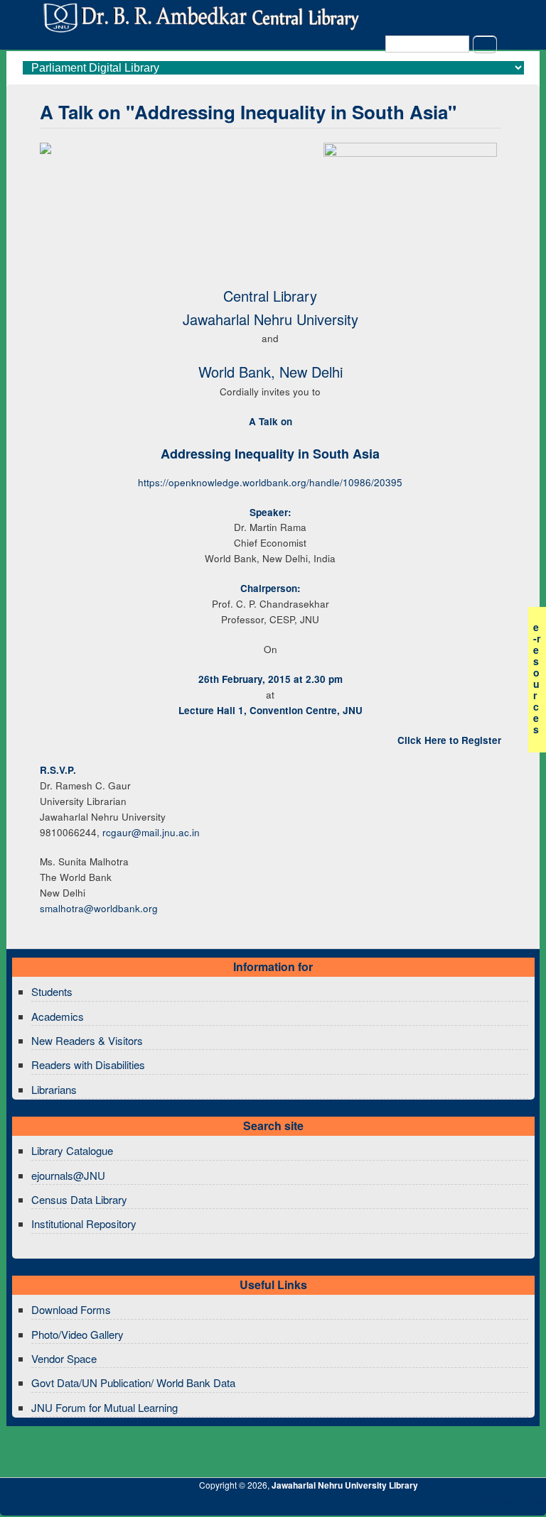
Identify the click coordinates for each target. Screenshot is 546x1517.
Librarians (54, 1089)
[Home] (199, 28)
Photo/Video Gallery (77, 1334)
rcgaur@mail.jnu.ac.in (151, 832)
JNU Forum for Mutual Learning (104, 1407)
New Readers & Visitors (87, 1040)
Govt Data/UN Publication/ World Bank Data (133, 1382)
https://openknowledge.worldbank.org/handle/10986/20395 (270, 482)
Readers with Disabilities (88, 1064)
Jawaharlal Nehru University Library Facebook (467, 1504)
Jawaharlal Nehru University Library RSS (370, 1504)
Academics (57, 1016)
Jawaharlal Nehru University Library (345, 1485)
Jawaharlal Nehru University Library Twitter (443, 1504)
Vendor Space (64, 1358)
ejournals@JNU (68, 1175)
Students (52, 991)
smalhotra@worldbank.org (99, 908)
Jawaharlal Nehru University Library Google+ (418, 1504)
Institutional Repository (83, 1223)
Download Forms (71, 1309)
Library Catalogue (72, 1150)
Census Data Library (79, 1199)
